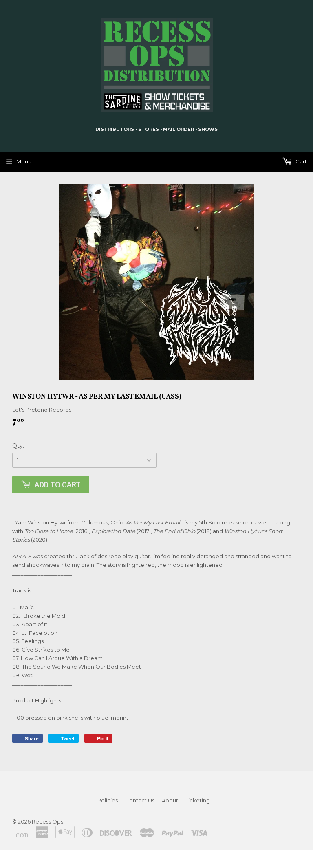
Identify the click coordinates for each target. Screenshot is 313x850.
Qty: (18, 445)
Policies (107, 800)
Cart (300, 161)
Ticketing (197, 800)
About (170, 800)
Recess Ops (47, 821)
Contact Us (139, 800)
